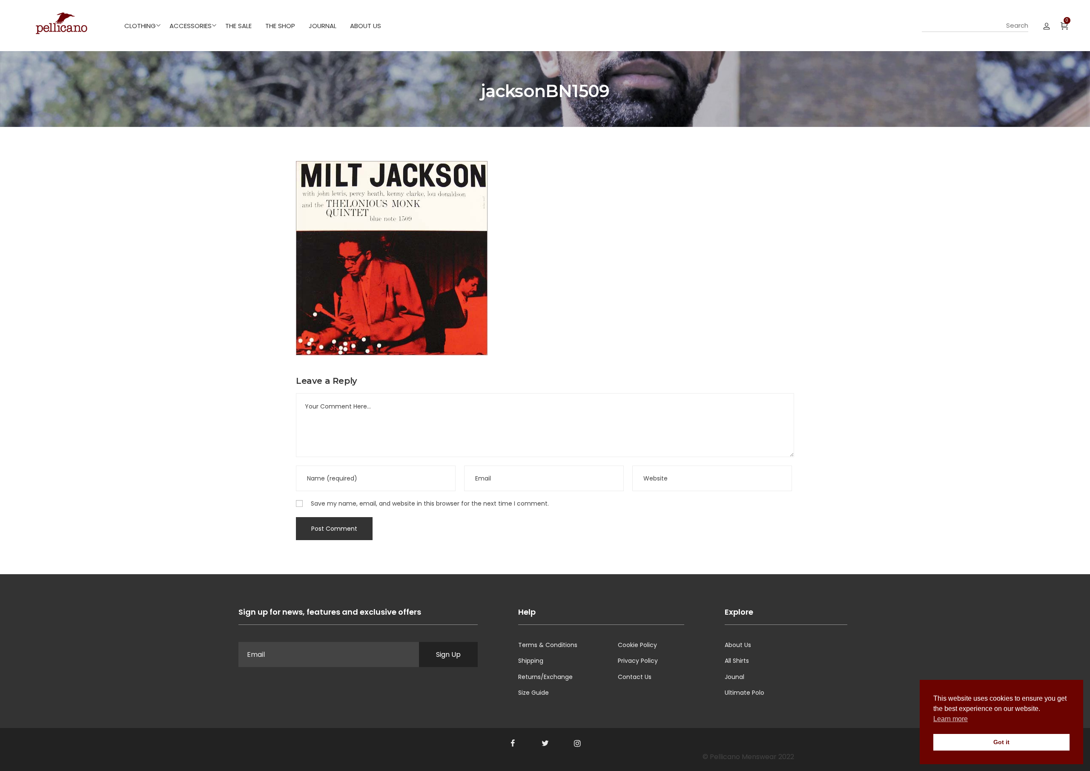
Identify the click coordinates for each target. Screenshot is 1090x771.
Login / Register (1046, 25)
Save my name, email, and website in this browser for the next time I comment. (430, 503)
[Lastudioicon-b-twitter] (545, 743)
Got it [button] (1001, 742)
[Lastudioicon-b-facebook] (512, 743)
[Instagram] (577, 743)
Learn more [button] (950, 718)
